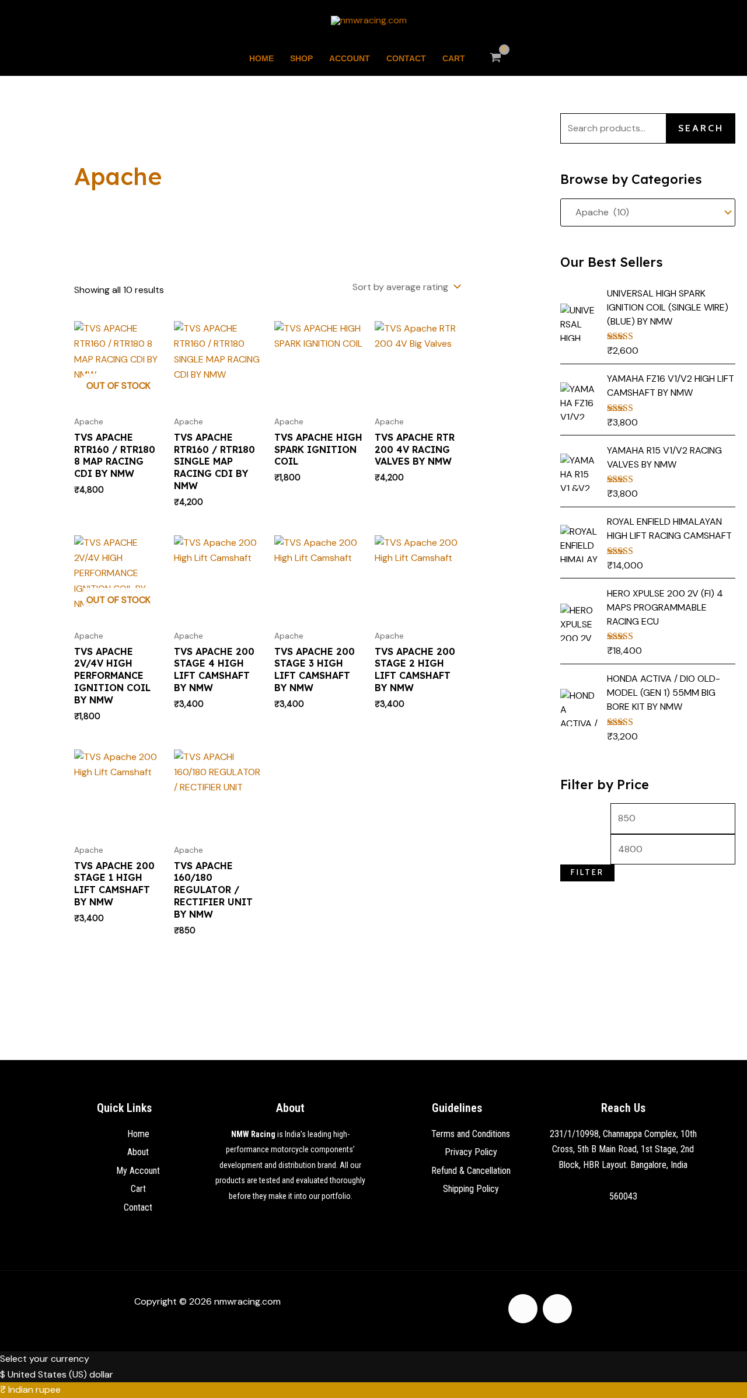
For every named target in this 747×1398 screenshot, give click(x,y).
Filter (587, 872)
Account (349, 58)
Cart (453, 58)
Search (701, 128)
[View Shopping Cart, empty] (496, 58)
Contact (406, 58)
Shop (301, 58)
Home (261, 58)
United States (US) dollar (60, 1374)
